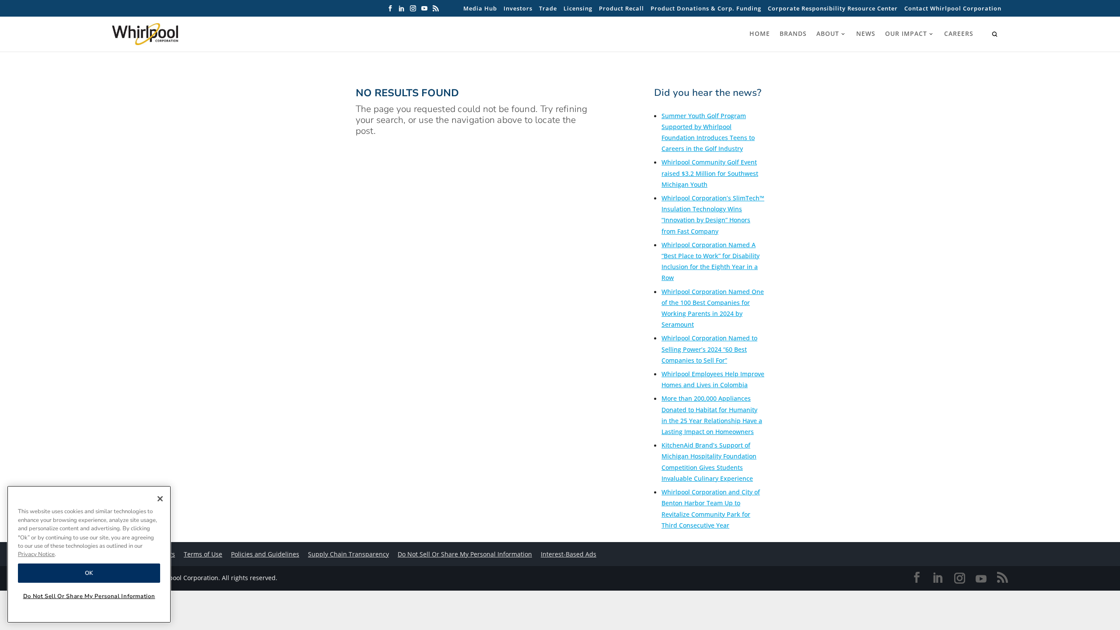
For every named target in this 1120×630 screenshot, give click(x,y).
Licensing (578, 8)
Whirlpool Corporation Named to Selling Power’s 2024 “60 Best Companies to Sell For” (709, 349)
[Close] (160, 498)
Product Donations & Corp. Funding (706, 8)
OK (89, 573)
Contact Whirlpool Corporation (952, 8)
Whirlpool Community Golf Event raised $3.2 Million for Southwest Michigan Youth (710, 173)
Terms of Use (203, 554)
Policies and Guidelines (265, 554)
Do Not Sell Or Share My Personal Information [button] (465, 554)
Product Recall (621, 8)
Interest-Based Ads (568, 554)
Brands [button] (793, 34)
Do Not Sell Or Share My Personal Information (89, 596)
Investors (518, 8)
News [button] (865, 34)
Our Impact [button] (906, 34)
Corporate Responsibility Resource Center (833, 8)
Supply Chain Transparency (348, 554)
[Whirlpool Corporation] (164, 34)
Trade (548, 8)
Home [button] (759, 34)
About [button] (827, 34)
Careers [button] (958, 34)
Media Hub (480, 8)
